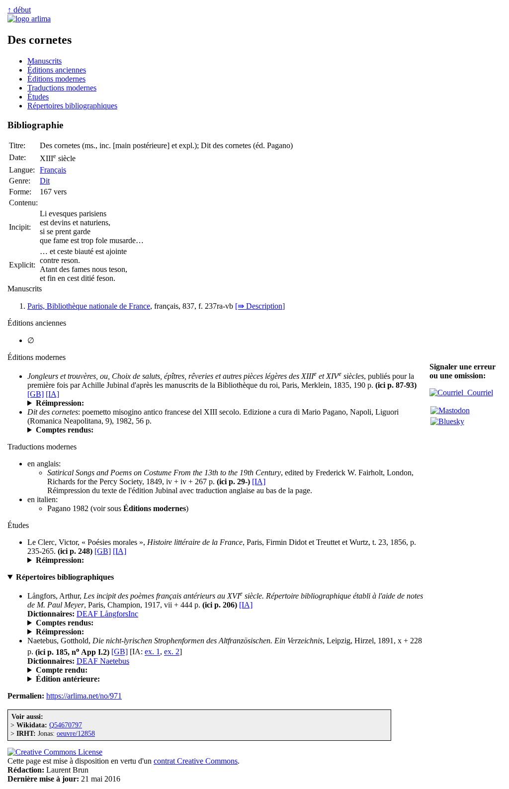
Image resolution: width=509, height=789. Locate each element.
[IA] (52, 394)
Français (53, 170)
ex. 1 (152, 652)
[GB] (35, 394)
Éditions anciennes (56, 70)
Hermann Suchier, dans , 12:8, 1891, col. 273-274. (223, 670)
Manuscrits (44, 61)
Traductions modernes (61, 88)
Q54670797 (65, 725)
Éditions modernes (56, 79)
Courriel (478, 392)
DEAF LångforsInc (107, 614)
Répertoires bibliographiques (72, 105)
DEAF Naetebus (103, 661)
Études (38, 96)
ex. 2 (171, 652)
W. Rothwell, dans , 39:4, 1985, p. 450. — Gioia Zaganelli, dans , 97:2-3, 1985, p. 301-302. (226, 430)
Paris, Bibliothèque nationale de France (88, 306)
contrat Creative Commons (196, 761)
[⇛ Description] (260, 306)
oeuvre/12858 (76, 733)
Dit (45, 180)
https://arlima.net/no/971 (84, 696)
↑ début (19, 9)
